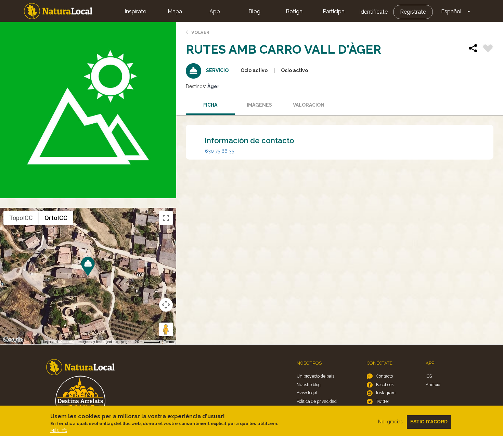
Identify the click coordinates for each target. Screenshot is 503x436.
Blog (254, 11)
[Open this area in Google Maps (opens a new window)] (13, 340)
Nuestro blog (309, 384)
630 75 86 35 (219, 151)
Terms (169, 342)
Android (433, 384)
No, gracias (390, 421)
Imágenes (259, 105)
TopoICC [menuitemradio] (21, 217)
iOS (429, 376)
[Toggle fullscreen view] (166, 218)
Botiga (294, 11)
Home (58, 11)
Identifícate (373, 12)
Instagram (386, 392)
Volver (200, 32)
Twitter (382, 401)
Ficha (210, 105)
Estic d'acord (429, 421)
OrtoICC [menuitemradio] (55, 217)
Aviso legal (307, 392)
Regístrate (413, 12)
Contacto (384, 376)
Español (451, 11)
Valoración (308, 105)
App (214, 11)
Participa (334, 11)
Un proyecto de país (315, 376)
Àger (213, 86)
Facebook (385, 384)
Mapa (175, 11)
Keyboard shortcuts (58, 342)
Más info (58, 430)
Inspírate (135, 11)
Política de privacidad (317, 401)
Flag (487, 49)
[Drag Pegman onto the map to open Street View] (166, 329)
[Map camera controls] (166, 305)
